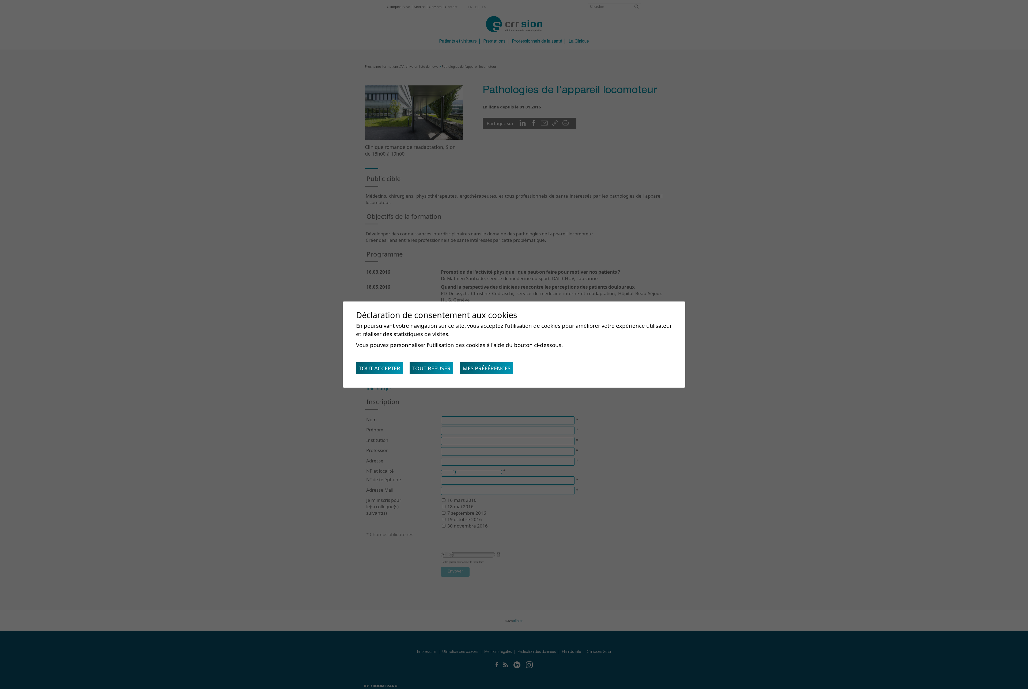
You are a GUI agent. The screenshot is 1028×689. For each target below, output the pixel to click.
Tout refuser (431, 368)
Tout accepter (379, 368)
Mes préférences (487, 368)
